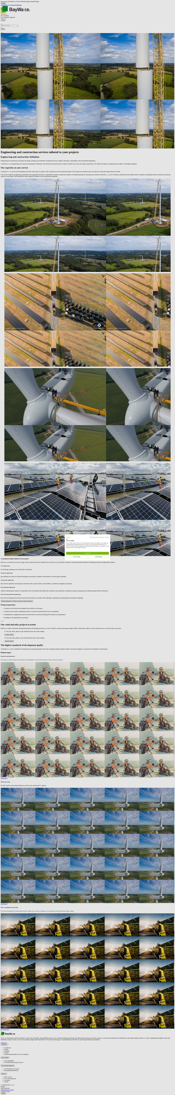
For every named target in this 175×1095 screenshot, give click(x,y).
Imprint (107, 537)
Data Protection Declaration (97, 537)
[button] (69, 537)
